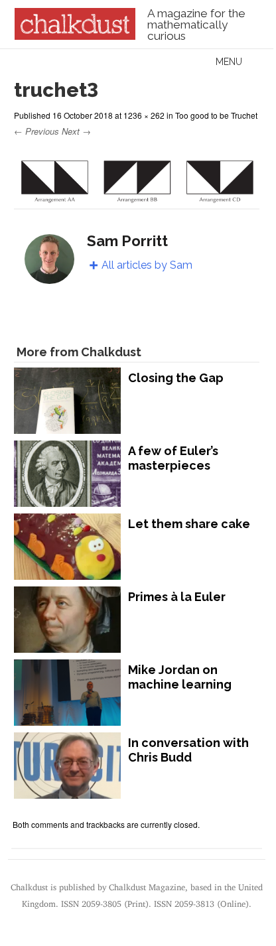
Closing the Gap (176, 378)
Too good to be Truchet (216, 115)
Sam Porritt (127, 240)
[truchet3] (136, 200)
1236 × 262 (144, 115)
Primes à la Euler (177, 597)
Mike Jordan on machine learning (180, 677)
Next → (76, 131)
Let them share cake (189, 524)
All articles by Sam (147, 265)
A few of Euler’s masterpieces (173, 458)
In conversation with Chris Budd (188, 750)
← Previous (36, 131)
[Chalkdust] (75, 35)
